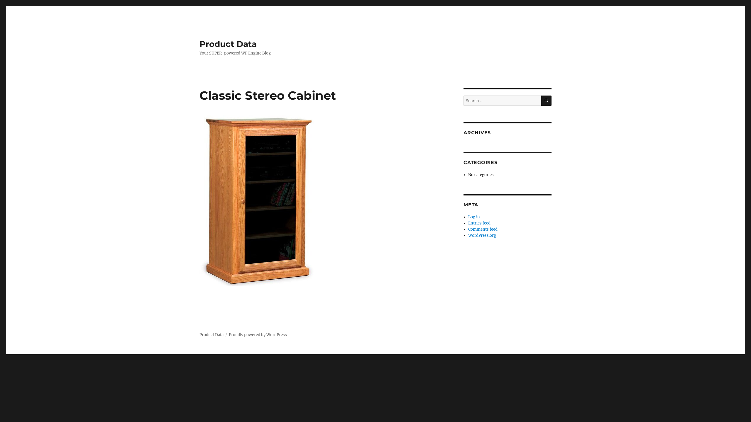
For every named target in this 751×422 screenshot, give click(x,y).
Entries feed (479, 223)
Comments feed (483, 229)
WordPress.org (482, 235)
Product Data (228, 44)
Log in (474, 217)
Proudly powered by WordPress (258, 334)
